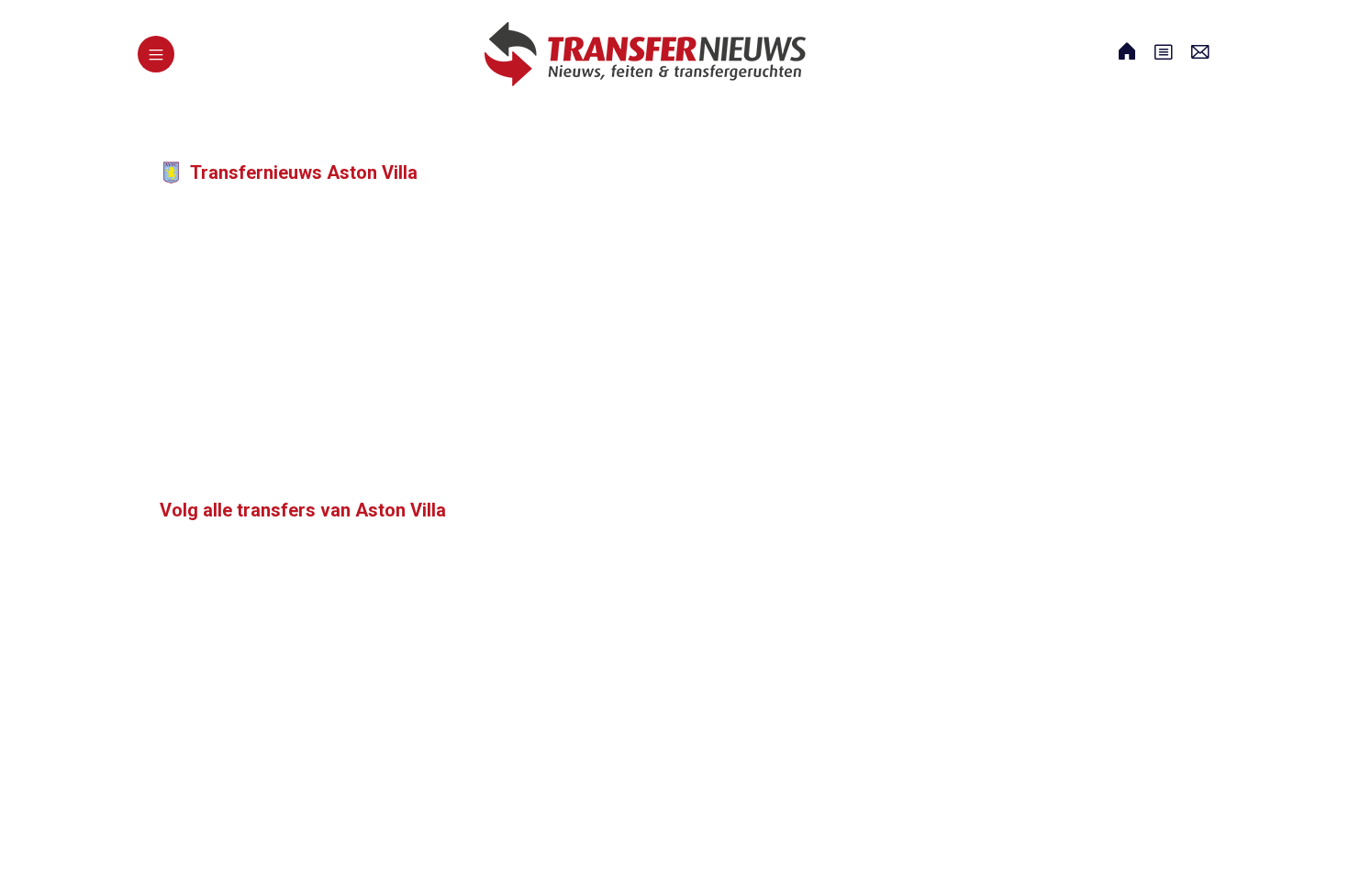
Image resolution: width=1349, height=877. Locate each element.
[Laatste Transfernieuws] (645, 54)
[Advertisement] (513, 350)
